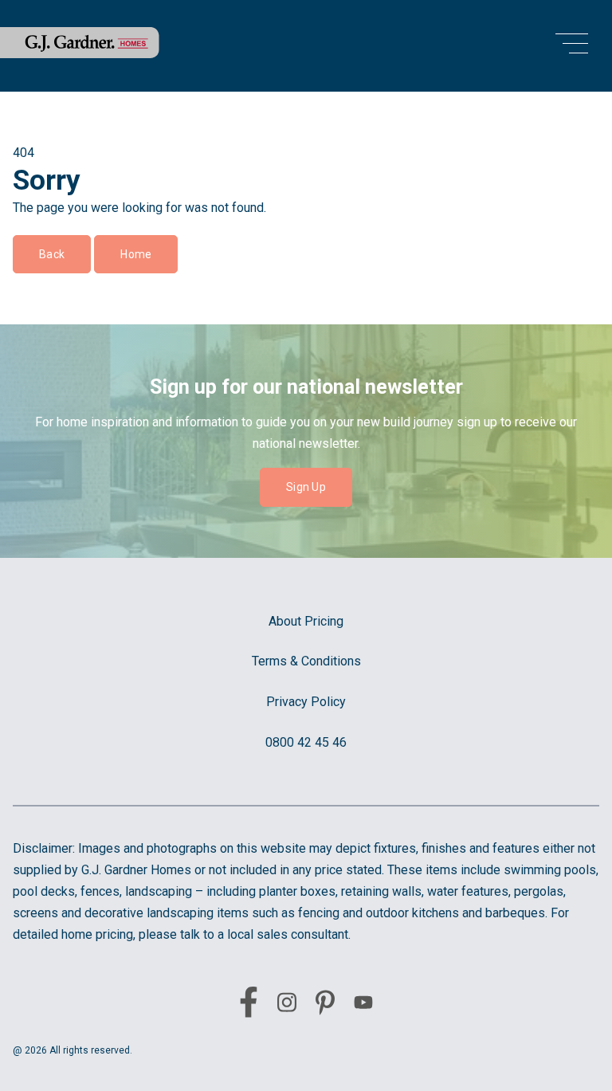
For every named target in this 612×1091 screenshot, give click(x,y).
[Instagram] (286, 1005)
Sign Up (306, 487)
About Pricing (306, 621)
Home (135, 254)
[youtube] (363, 1005)
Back (52, 254)
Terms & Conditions (306, 661)
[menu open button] (572, 46)
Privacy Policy (306, 701)
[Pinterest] (325, 1006)
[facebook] (248, 1005)
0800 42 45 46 (306, 742)
